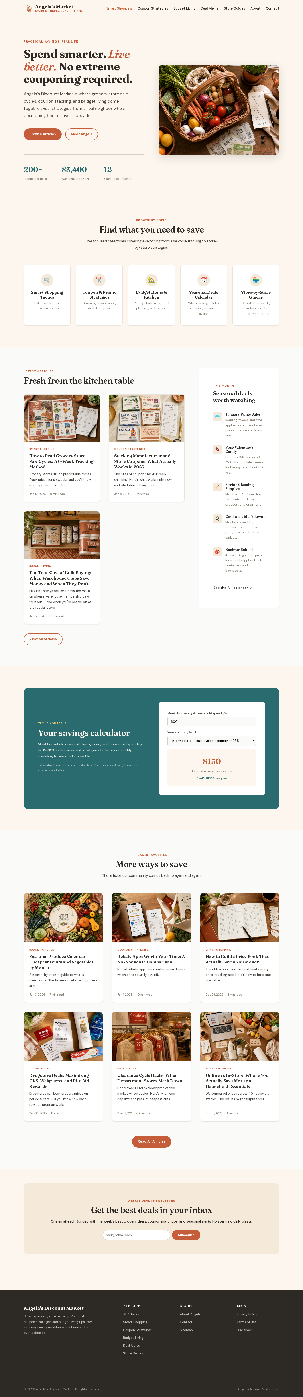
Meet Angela (81, 134)
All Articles (131, 1314)
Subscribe (186, 1235)
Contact (272, 8)
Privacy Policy (247, 1314)
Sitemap (186, 1330)
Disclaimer (244, 1330)
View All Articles (43, 639)
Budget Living (184, 8)
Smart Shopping (119, 8)
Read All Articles (151, 1141)
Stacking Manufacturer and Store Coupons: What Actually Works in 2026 (145, 461)
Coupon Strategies (153, 8)
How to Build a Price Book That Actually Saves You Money (237, 959)
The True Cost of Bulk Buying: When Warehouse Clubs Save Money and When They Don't (60, 578)
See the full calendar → (232, 588)
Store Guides (234, 8)
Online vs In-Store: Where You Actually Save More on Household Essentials (237, 1081)
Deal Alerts (209, 8)
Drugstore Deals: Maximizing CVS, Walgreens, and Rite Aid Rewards (59, 1081)
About (255, 8)
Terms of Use (246, 1322)
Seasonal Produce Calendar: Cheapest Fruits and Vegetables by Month (61, 962)
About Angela (190, 1314)
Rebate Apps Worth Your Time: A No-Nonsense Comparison (151, 959)
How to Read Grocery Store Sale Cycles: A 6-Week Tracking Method (61, 461)
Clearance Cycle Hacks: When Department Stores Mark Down (149, 1078)
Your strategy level (181, 732)
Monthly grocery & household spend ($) (197, 713)
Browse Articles (43, 134)
